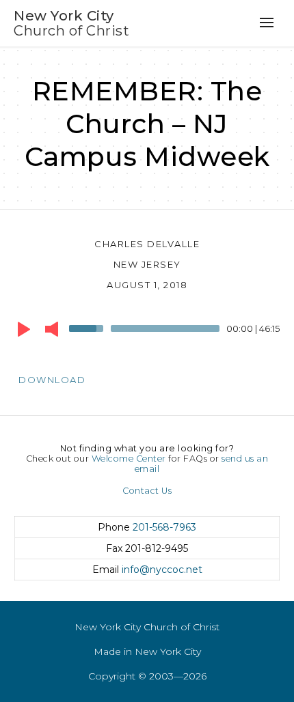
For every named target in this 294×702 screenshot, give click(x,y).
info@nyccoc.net (162, 569)
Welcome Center (129, 458)
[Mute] (51, 329)
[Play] (24, 329)
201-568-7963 (164, 527)
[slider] (88, 327)
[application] (147, 332)
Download (51, 379)
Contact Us (147, 491)
